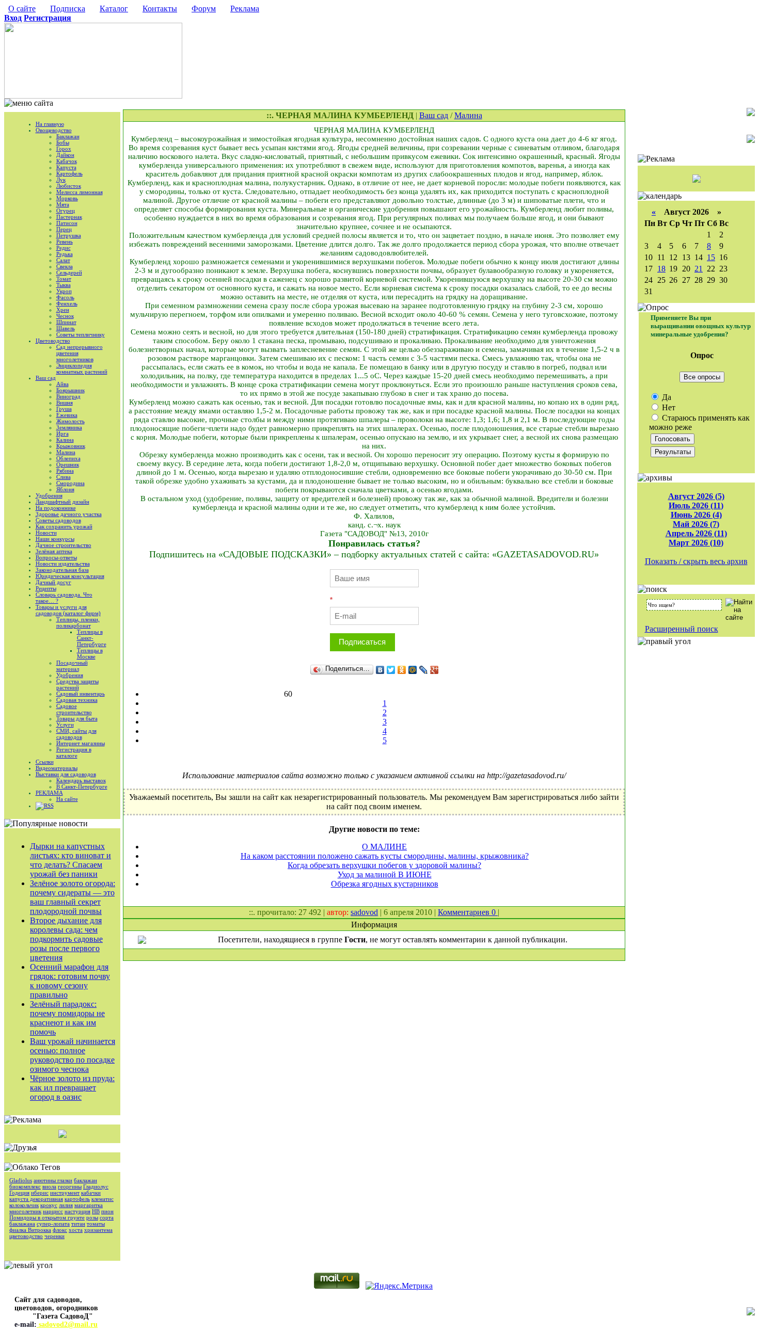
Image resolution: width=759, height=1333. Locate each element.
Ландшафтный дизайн (62, 502)
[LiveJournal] (423, 670)
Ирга (62, 433)
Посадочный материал (72, 666)
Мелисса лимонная (79, 192)
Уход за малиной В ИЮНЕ (385, 874)
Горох (63, 149)
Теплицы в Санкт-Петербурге (91, 638)
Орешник (67, 464)
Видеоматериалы (56, 768)
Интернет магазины (80, 743)
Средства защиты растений (77, 684)
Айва (62, 384)
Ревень (64, 241)
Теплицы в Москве (90, 653)
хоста (76, 1230)
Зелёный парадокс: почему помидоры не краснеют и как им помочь (67, 1018)
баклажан (85, 1180)
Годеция (19, 1193)
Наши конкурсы (55, 539)
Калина (65, 440)
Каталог (114, 8)
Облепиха (68, 458)
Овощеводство (54, 130)
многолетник (25, 1211)
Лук (61, 179)
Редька (64, 254)
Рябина (65, 471)
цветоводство (26, 1236)
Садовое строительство (74, 709)
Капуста (66, 167)
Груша (64, 409)
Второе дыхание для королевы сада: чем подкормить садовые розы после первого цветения (66, 939)
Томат (63, 279)
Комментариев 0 (468, 912)
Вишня (64, 402)
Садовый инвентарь (80, 693)
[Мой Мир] (412, 670)
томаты (96, 1223)
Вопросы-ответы (56, 557)
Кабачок (66, 161)
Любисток (68, 186)
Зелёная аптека (54, 551)
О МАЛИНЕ (384, 846)
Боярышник (70, 390)
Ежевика (66, 415)
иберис (40, 1193)
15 (711, 257)
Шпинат (66, 322)
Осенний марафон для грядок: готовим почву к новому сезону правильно (70, 980)
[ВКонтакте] (380, 670)
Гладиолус (95, 1186)
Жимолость (70, 421)
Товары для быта (77, 718)
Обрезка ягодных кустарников (384, 883)
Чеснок (65, 316)
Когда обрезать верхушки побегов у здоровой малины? (384, 865)
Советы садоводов (58, 520)
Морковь (67, 198)
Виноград (68, 396)
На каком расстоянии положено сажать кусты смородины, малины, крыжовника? (385, 856)
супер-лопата (53, 1223)
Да (665, 397)
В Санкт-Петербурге (81, 786)
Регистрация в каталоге (73, 752)
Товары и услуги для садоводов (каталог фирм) (68, 610)
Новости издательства (63, 563)
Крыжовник (70, 446)
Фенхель (66, 303)
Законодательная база (62, 570)
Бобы (62, 142)
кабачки (91, 1193)
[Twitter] (391, 670)
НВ (96, 1211)
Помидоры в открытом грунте (47, 1217)
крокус (48, 1205)
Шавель (65, 328)
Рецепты (46, 588)
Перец (64, 229)
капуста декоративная (36, 1199)
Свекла (64, 266)
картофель (77, 1199)
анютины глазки (53, 1180)
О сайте (22, 8)
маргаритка (88, 1205)
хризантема (98, 1230)
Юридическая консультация (70, 576)
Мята (62, 204)
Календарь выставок (81, 780)
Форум (204, 8)
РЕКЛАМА (49, 793)
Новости (46, 532)
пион (107, 1211)
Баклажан (68, 136)
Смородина (70, 483)
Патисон (66, 223)
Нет (667, 407)
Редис (63, 248)
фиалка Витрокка (30, 1230)
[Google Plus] (434, 670)
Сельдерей (69, 272)
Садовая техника (77, 700)
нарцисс (53, 1211)
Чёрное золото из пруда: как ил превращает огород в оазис (72, 1087)
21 (698, 268)
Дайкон (65, 155)
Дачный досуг (53, 582)
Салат (63, 260)
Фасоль (65, 297)
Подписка (67, 8)
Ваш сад (46, 378)
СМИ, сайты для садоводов (76, 734)
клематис (102, 1199)
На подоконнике (56, 508)
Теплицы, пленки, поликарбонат (78, 622)
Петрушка (68, 235)
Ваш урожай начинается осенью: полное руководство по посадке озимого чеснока (72, 1055)
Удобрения (49, 495)
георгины (70, 1186)
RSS (49, 805)
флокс (60, 1230)
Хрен (62, 310)
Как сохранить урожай (64, 526)
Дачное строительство (63, 545)
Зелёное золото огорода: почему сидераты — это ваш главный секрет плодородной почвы (72, 897)
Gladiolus (20, 1180)
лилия (66, 1205)
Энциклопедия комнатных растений (81, 368)
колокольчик (24, 1205)
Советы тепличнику (80, 334)
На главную (50, 124)
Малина (65, 452)
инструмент (65, 1193)
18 (661, 268)
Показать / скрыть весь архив (696, 561)
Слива (63, 477)
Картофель (69, 173)
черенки (54, 1236)
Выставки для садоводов (66, 774)
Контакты (160, 8)
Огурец (65, 210)
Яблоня (65, 489)
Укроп (64, 291)
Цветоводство (53, 341)
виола (49, 1186)
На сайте (67, 799)
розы (92, 1217)
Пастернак (69, 217)
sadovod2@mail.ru (67, 1324)
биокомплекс (25, 1186)
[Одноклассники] (402, 670)
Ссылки (45, 762)
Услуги (65, 724)
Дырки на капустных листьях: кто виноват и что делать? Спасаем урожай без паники (70, 860)
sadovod (364, 912)
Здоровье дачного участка (69, 514)
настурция (77, 1211)
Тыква (63, 285)
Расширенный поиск (681, 628)
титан (78, 1223)
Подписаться (362, 641)
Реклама (244, 8)
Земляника (69, 427)
